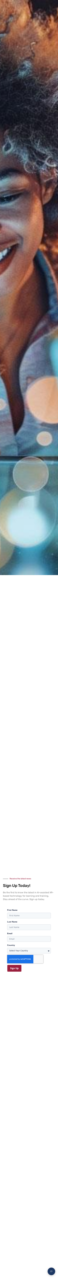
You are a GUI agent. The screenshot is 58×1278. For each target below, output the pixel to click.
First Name (12, 910)
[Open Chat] (51, 1271)
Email (9, 933)
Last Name (12, 922)
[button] (53, 5)
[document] (29, 639)
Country (11, 945)
